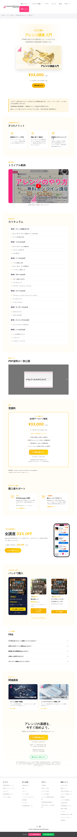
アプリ (47, 3)
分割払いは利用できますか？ (16, 656)
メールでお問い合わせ (35, 834)
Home (3, 15)
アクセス (63, 811)
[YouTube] (40, 826)
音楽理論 (24, 799)
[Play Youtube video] (38, 186)
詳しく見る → (18, 612)
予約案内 (44, 785)
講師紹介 (63, 797)
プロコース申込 (45, 791)
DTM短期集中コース (8, 794)
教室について (64, 788)
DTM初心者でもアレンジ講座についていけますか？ (22, 641)
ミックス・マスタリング (28, 797)
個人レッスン (24, 3)
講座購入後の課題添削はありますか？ (18, 651)
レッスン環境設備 (65, 799)
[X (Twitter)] (37, 826)
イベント (54, 3)
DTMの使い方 (25, 785)
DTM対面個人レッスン (8, 785)
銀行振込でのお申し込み (38, 749)
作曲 (23, 788)
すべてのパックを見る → (38, 618)
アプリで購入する (12, 550)
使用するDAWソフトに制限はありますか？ (20, 646)
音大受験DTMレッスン (27, 805)
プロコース (5, 791)
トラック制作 (25, 794)
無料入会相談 (64, 808)
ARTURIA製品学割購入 (47, 802)
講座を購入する (38, 85)
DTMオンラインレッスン (9, 788)
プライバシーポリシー (66, 817)
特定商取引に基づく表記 (66, 814)
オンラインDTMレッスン (67, 794)
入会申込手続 (64, 802)
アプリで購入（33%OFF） (18, 609)
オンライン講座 (36, 3)
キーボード (25, 802)
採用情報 (63, 820)
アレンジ (24, 791)
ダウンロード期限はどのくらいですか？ (19, 661)
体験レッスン (24, 9)
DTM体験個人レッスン (66, 805)
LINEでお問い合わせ (48, 834)
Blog (60, 3)
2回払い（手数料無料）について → (38, 433)
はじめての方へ (64, 785)
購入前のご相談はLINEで (39, 757)
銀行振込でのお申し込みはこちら (38, 459)
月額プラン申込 (45, 788)
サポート (67, 3)
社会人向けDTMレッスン (67, 791)
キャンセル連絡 (45, 794)
